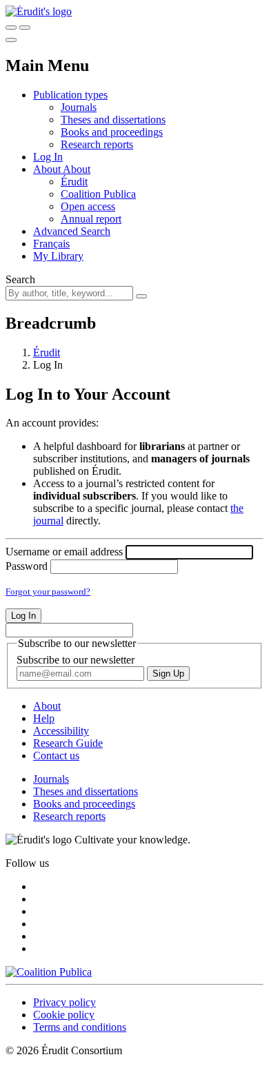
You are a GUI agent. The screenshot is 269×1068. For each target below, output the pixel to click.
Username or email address (64, 551)
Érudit (74, 181)
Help (43, 718)
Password (27, 566)
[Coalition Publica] (49, 972)
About (76, 169)
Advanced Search (71, 231)
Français (51, 243)
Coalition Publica (98, 194)
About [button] (48, 169)
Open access (88, 206)
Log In (48, 157)
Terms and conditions (79, 1027)
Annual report (91, 219)
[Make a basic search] (11, 27)
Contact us (56, 755)
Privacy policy (64, 1002)
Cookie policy (63, 1014)
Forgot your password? (48, 591)
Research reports (97, 144)
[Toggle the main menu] (11, 40)
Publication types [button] (70, 95)
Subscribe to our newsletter (75, 660)
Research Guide (68, 743)
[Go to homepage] (39, 11)
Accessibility (61, 731)
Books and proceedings (112, 132)
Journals (79, 107)
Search (20, 279)
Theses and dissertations (113, 119)
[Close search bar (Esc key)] (24, 27)
